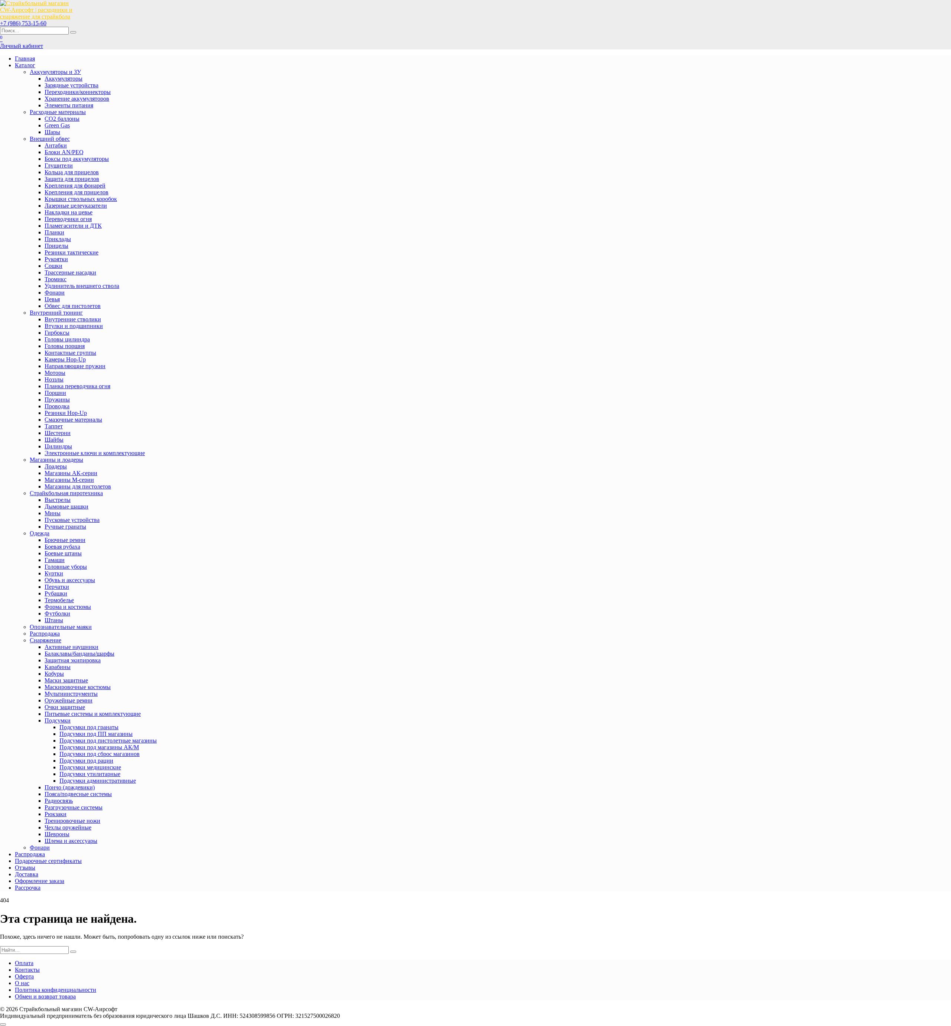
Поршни (55, 393)
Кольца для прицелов (72, 172)
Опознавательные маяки (61, 627)
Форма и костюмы (68, 607)
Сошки (53, 266)
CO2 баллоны (62, 119)
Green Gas (57, 125)
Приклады (58, 239)
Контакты (27, 970)
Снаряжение (45, 640)
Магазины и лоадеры (56, 460)
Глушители (59, 165)
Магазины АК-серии (71, 473)
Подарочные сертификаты (48, 861)
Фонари (55, 292)
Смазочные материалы (73, 419)
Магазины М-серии (69, 480)
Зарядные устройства (71, 85)
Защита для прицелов (72, 179)
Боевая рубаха (62, 546)
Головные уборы (66, 567)
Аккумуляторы (63, 78)
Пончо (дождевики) (70, 787)
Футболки (57, 613)
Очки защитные (65, 707)
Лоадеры (56, 466)
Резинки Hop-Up (66, 413)
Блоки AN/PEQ (64, 152)
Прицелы (56, 246)
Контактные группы (70, 353)
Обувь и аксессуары (70, 580)
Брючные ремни (65, 540)
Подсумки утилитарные (89, 774)
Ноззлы (54, 379)
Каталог (25, 65)
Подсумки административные (97, 780)
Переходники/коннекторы (78, 92)
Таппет (54, 426)
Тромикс (55, 279)
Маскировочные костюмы (78, 687)
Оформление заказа (39, 881)
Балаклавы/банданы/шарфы (79, 653)
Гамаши (55, 560)
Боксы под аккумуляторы (77, 159)
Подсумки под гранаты (89, 727)
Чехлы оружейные (68, 827)
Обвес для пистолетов (73, 306)
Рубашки (56, 593)
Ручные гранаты (65, 526)
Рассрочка (27, 887)
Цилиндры (58, 446)
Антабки (56, 145)
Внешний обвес (50, 139)
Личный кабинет (21, 46)
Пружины (57, 399)
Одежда (39, 533)
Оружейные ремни (68, 700)
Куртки (54, 573)
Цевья (52, 299)
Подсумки (58, 720)
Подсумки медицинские (90, 767)
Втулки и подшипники (74, 326)
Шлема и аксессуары (71, 841)
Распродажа (45, 633)
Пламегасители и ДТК (73, 226)
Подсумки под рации (86, 760)
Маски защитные (66, 680)
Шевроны (57, 834)
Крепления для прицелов (76, 192)
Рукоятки (56, 259)
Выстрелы (58, 500)
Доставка (26, 874)
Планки (54, 232)
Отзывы (25, 867)
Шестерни (58, 433)
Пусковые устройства (72, 520)
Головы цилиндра (67, 339)
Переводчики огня (68, 219)
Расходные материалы (58, 112)
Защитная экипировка (73, 660)
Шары (52, 132)
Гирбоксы (57, 332)
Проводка (57, 406)
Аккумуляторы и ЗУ (55, 72)
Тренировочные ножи (72, 821)
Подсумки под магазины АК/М (99, 747)
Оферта (24, 976)
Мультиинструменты (71, 694)
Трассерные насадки (70, 272)
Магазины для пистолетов (78, 486)
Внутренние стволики (73, 319)
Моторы (55, 373)
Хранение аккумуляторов (77, 98)
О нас (22, 983)
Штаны (54, 620)
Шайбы (54, 439)
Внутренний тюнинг (56, 312)
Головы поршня (65, 346)
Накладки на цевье (68, 212)
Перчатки (57, 587)
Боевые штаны (63, 553)
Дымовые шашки (66, 506)
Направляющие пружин (75, 366)
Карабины (58, 667)
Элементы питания (69, 105)
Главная (25, 58)
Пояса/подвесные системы (78, 794)
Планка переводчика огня (77, 386)
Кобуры (54, 674)
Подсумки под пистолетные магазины (108, 740)
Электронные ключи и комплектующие (95, 453)
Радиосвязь (59, 801)
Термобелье (59, 600)
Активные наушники (71, 647)
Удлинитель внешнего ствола (82, 286)
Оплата (24, 963)
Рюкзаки (55, 814)
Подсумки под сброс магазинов (99, 754)
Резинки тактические (71, 252)
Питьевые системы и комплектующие (93, 714)
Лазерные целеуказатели (76, 205)
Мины (53, 513)
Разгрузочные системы (74, 807)
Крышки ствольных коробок (81, 199)
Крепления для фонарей (75, 185)
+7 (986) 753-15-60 (23, 23)
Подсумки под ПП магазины (96, 734)
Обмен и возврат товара (45, 996)
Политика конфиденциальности (55, 990)
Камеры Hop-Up (65, 359)
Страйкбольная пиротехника (66, 493)
